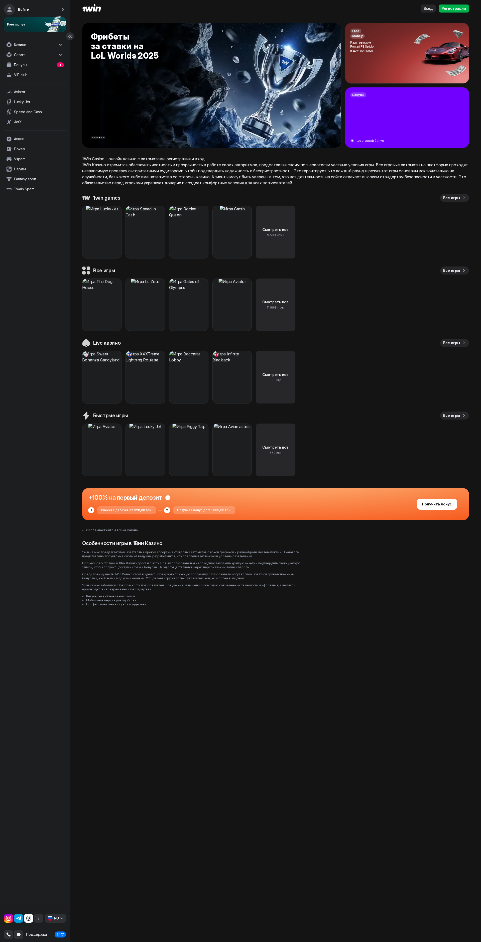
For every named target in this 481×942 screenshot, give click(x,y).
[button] (92, 137)
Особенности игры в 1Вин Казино (112, 530)
